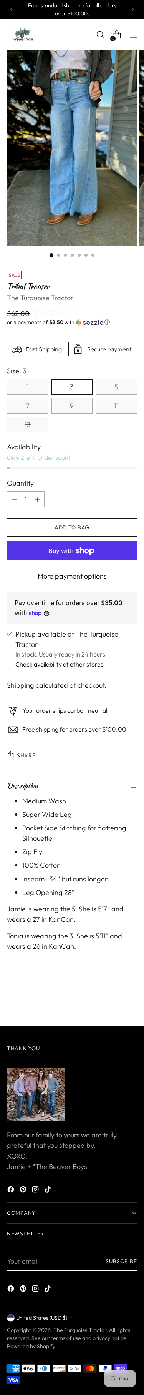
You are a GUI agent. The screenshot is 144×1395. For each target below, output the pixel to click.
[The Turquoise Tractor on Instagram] (36, 1191)
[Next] (132, 9)
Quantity (20, 483)
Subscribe (121, 1261)
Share (26, 755)
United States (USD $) (41, 1317)
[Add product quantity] (14, 499)
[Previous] (11, 9)
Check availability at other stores (59, 664)
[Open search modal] (100, 35)
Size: (16, 370)
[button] (72, 322)
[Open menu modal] (133, 35)
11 (116, 405)
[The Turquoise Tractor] (22, 34)
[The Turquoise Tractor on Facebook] (11, 1191)
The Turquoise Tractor (40, 297)
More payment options (72, 576)
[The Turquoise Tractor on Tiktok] (48, 1191)
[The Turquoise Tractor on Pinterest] (23, 1191)
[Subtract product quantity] (37, 499)
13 (28, 424)
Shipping (20, 685)
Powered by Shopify (31, 1346)
